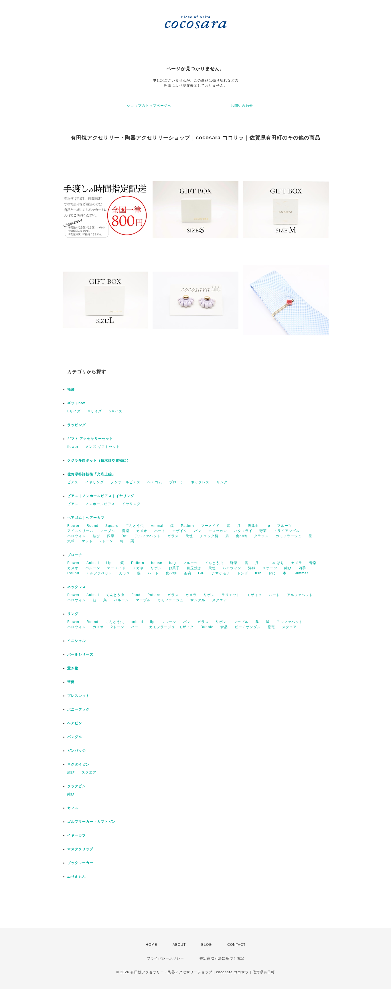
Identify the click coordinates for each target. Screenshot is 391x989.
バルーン (92, 568)
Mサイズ (95, 411)
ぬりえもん (76, 877)
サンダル (197, 600)
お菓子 (174, 568)
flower (72, 447)
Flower (73, 526)
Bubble (207, 627)
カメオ (141, 531)
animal (137, 622)
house (156, 563)
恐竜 (271, 627)
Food (136, 595)
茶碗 (187, 573)
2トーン (106, 541)
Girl (201, 573)
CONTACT (236, 945)
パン (198, 531)
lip (268, 526)
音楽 (125, 531)
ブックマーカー (80, 863)
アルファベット (148, 536)
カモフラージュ (289, 536)
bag (172, 563)
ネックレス (200, 482)
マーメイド (210, 526)
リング (222, 482)
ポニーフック (78, 709)
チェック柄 (209, 536)
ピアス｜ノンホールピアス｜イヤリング (100, 496)
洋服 (252, 568)
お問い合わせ (242, 106)
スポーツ (269, 568)
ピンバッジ (76, 751)
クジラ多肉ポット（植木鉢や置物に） (99, 460)
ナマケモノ (221, 573)
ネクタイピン (78, 764)
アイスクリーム (80, 531)
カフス (72, 808)
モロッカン (217, 531)
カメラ (296, 563)
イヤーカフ (76, 835)
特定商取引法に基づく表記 (222, 958)
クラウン (261, 536)
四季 (110, 536)
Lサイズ (74, 411)
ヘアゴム (154, 482)
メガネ (138, 568)
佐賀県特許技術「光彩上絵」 (91, 474)
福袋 (71, 389)
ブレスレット (78, 696)
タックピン (76, 786)
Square (112, 526)
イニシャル (76, 641)
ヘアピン (74, 723)
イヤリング (94, 482)
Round (92, 526)
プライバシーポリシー (165, 958)
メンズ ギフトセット (102, 447)
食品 (224, 627)
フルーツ (284, 526)
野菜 (263, 531)
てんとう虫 (134, 526)
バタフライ (243, 531)
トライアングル (287, 531)
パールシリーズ (80, 654)
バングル (74, 737)
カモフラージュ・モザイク (171, 627)
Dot (124, 536)
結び (96, 536)
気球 (71, 541)
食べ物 (241, 536)
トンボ (242, 573)
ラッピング (76, 425)
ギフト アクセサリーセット (90, 439)
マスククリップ (80, 849)
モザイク (179, 531)
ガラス (173, 536)
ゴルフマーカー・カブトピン (91, 822)
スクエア (219, 600)
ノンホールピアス (126, 482)
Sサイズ (116, 411)
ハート (159, 531)
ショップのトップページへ (149, 106)
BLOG (206, 945)
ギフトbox (76, 403)
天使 (189, 536)
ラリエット (231, 595)
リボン (156, 568)
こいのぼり (275, 563)
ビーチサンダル (248, 627)
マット (87, 541)
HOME (151, 945)
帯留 (71, 682)
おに (272, 573)
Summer (300, 573)
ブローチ (176, 482)
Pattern (187, 526)
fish (258, 573)
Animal (157, 526)
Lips (110, 563)
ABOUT (179, 945)
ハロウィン (76, 536)
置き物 (72, 668)
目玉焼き (194, 568)
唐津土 (253, 526)
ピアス (72, 482)
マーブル (107, 531)
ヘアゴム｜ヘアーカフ (85, 518)
